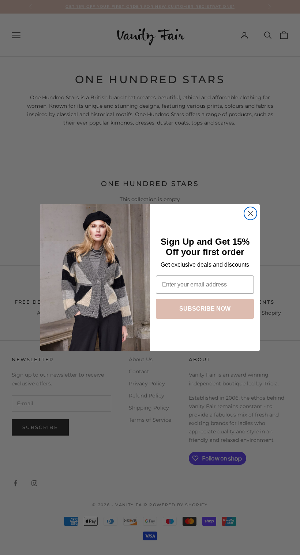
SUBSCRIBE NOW (204, 309)
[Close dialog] (250, 213)
